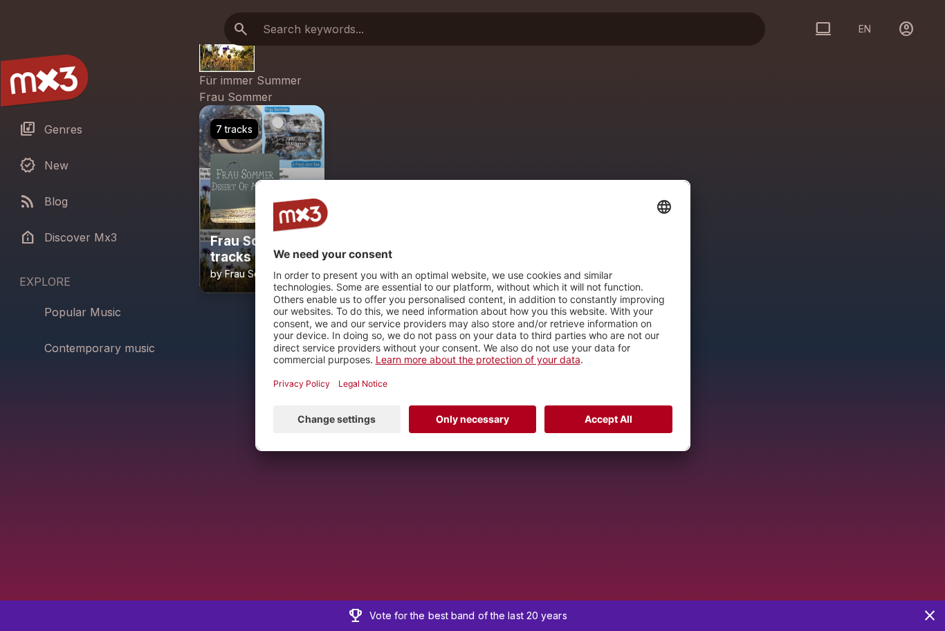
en (865, 29)
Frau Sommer (236, 97)
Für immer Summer (250, 80)
